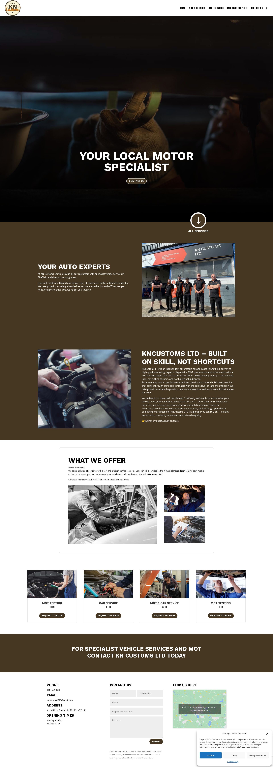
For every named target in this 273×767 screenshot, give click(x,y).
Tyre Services (216, 8)
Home (182, 8)
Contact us (136, 180)
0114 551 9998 (53, 690)
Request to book (52, 615)
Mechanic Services (237, 8)
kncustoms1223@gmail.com (60, 700)
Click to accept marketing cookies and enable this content (199, 709)
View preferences (257, 755)
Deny (234, 755)
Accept (210, 755)
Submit (156, 741)
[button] (267, 733)
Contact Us (257, 8)
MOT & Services (197, 8)
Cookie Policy (232, 761)
